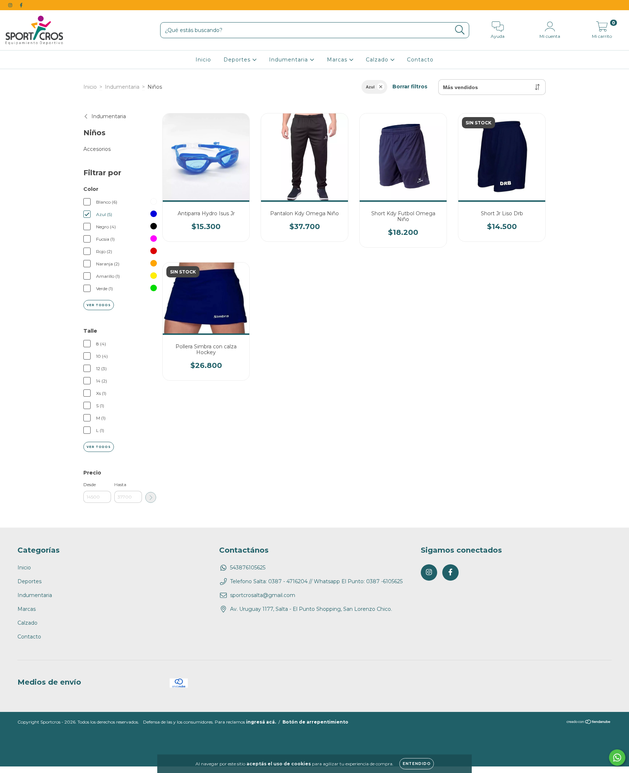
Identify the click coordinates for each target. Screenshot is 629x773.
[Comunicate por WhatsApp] (617, 757)
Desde (89, 484)
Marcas (338, 59)
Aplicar (150, 497)
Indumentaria (289, 59)
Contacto (420, 59)
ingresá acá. (261, 722)
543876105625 (247, 567)
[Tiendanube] (589, 722)
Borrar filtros (409, 86)
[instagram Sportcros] (10, 5)
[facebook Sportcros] (21, 5)
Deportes (237, 59)
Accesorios (97, 149)
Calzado (378, 59)
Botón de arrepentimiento (315, 722)
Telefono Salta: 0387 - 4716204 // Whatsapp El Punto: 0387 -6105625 (316, 581)
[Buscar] (459, 30)
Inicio (203, 59)
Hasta (120, 484)
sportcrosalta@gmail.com (262, 595)
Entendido (417, 763)
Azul (370, 87)
